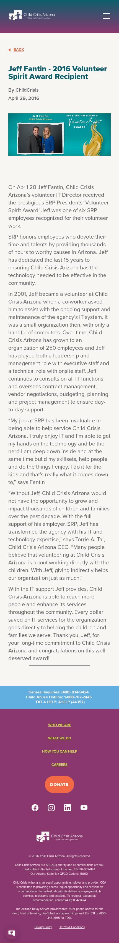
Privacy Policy (43, 927)
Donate (59, 784)
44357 (78, 702)
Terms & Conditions (72, 927)
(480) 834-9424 (75, 692)
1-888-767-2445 (78, 697)
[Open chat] (12, 933)
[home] (32, 15)
